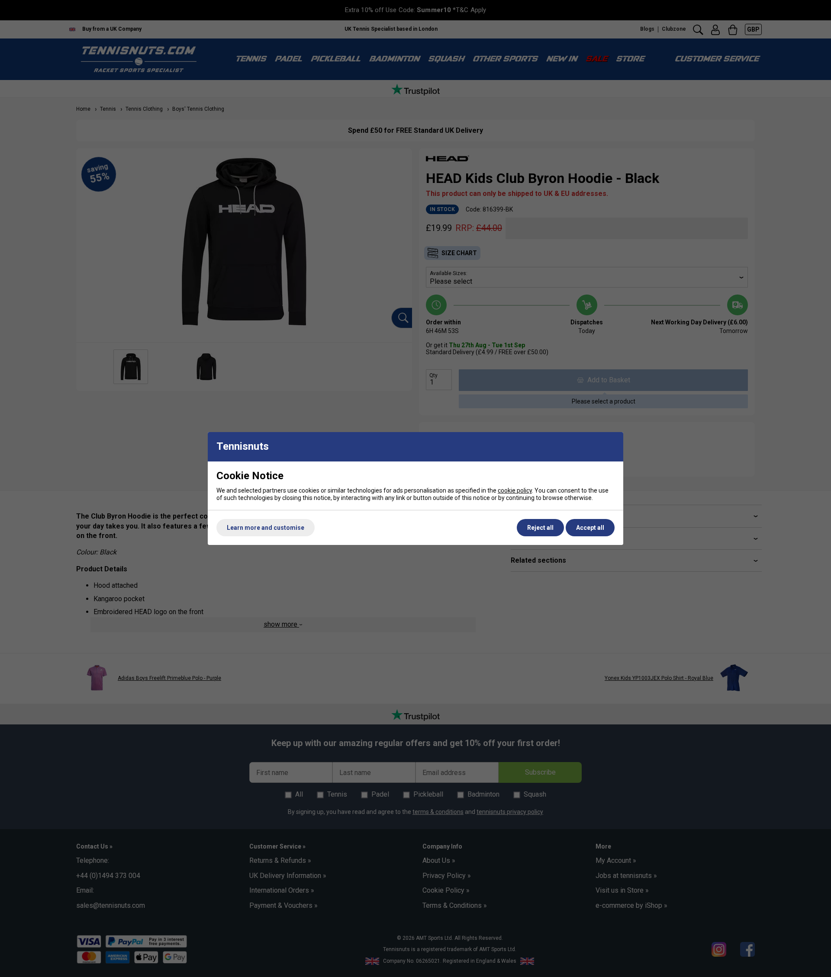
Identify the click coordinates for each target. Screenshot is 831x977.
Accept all (590, 527)
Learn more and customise (265, 527)
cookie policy (515, 490)
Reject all (540, 527)
